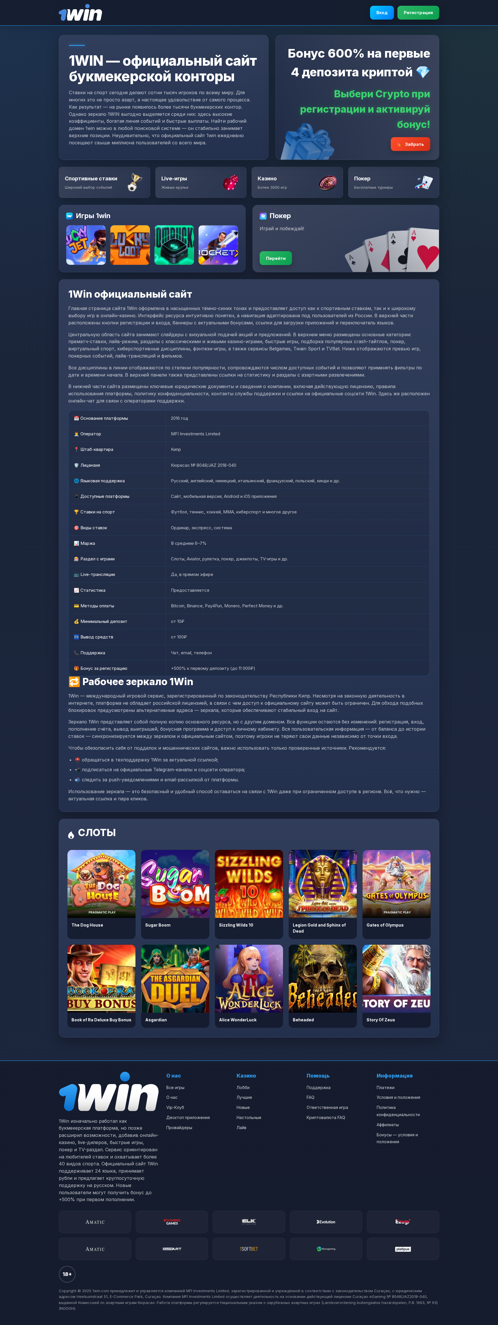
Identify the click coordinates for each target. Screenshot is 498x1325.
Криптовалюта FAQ (326, 1117)
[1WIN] (80, 12)
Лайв (241, 1127)
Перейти (276, 258)
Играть (102, 884)
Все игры (175, 1087)
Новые (243, 1107)
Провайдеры (179, 1127)
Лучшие (244, 1097)
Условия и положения (398, 1097)
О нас (172, 1097)
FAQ (310, 1097)
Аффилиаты (388, 1124)
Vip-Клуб (175, 1107)
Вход (382, 12)
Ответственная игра (327, 1107)
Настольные (249, 1117)
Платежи (386, 1087)
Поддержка (319, 1087)
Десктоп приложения (188, 1117)
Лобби (243, 1087)
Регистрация (418, 12)
